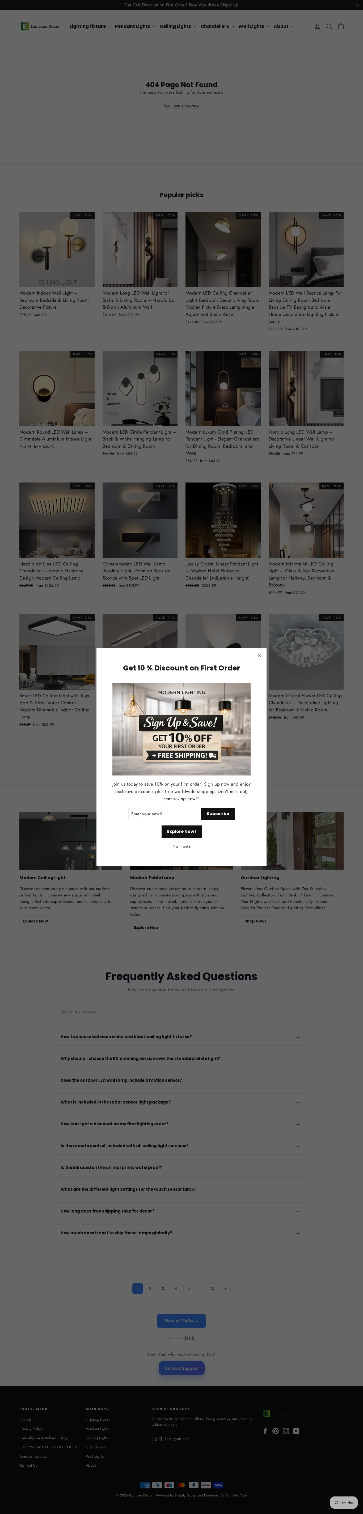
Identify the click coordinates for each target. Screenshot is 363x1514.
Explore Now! (181, 831)
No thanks (181, 847)
